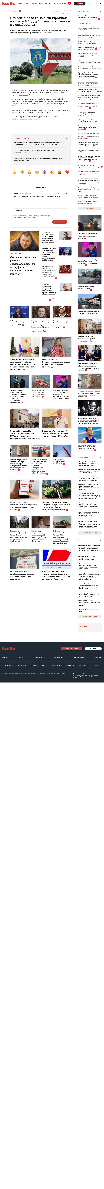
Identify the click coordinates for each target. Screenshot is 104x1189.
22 (49, 299)
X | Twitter (71, 665)
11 (52, 260)
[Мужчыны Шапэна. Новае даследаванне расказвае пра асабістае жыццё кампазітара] (57, 237)
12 (24, 369)
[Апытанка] (99, 626)
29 (63, 463)
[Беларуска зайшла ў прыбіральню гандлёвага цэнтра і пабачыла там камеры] (24, 564)
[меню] (101, 3)
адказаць (28, 193)
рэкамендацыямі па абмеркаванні (25, 217)
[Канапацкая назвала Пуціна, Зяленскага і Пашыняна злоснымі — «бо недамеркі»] (40, 389)
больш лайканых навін (90, 616)
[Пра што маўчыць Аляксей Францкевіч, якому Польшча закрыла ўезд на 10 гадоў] (57, 424)
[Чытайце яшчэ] (66, 138)
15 (64, 327)
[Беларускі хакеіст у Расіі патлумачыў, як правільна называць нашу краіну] (62, 319)
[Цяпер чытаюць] (101, 11)
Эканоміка (34, 3)
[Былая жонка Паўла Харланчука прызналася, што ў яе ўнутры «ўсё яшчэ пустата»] (57, 354)
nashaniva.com (7, 674)
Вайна (26, 3)
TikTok (35, 665)
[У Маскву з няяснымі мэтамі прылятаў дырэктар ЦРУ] (19, 319)
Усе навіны (89, 208)
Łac (67, 13)
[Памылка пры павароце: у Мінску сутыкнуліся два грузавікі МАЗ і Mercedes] (90, 305)
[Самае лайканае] (101, 541)
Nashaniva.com (56, 11)
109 (67, 436)
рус (96, 3)
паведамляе (23, 95)
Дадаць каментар (59, 222)
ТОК (46, 665)
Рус (71, 13)
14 (21, 402)
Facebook (84, 665)
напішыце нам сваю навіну (71, 648)
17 (52, 367)
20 (55, 278)
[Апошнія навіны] (101, 23)
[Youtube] (69, 3)
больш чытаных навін (90, 532)
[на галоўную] (8, 3)
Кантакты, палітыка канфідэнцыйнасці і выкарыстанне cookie (85, 676)
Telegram (10, 665)
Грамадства (43, 3)
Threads (97, 665)
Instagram (58, 665)
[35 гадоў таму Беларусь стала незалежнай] (62, 460)
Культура (63, 3)
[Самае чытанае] (101, 457)
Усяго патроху (53, 3)
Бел (90, 3)
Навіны (20, 3)
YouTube (23, 665)
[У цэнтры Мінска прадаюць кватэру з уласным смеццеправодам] (90, 280)
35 (42, 396)
